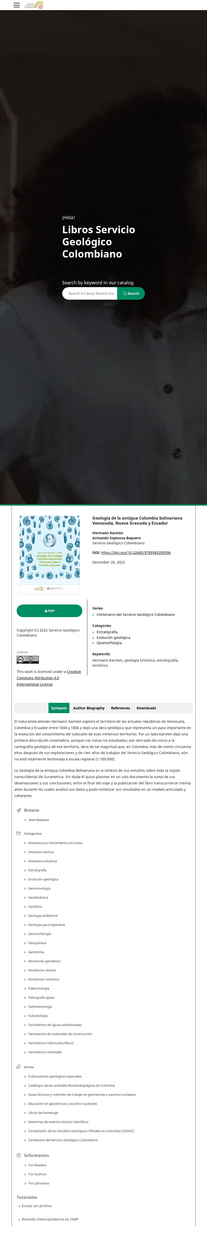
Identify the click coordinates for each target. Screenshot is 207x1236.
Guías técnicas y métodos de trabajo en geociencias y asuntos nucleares (82, 1094)
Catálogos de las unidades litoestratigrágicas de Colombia (71, 1085)
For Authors (37, 1174)
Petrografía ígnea (41, 997)
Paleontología (38, 988)
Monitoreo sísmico (42, 970)
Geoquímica (37, 943)
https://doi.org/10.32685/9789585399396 (136, 552)
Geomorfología (109, 642)
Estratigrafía (107, 631)
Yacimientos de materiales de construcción (60, 1034)
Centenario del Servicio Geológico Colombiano (135, 614)
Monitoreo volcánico (43, 979)
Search (132, 293)
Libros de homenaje (43, 1112)
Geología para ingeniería (46, 924)
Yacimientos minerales (45, 1052)
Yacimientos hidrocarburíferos (50, 1043)
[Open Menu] (17, 5)
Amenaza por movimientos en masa (55, 843)
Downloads (146, 708)
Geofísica (35, 906)
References (120, 708)
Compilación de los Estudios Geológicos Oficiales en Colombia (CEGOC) (81, 1131)
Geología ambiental (43, 915)
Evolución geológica (113, 637)
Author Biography (89, 708)
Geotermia (36, 952)
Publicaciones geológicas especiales (55, 1076)
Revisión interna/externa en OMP (50, 1219)
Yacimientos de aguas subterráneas (55, 1024)
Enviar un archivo (36, 1205)
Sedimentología (40, 1006)
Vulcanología (38, 1015)
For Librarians (38, 1183)
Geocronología (39, 888)
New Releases (38, 820)
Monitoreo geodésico (44, 961)
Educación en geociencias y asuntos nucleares (62, 1103)
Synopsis (59, 708)
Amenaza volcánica (42, 861)
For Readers (37, 1165)
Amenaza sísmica (41, 852)
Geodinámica (38, 897)
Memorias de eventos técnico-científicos (58, 1122)
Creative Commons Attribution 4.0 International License (49, 678)
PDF (51, 611)
